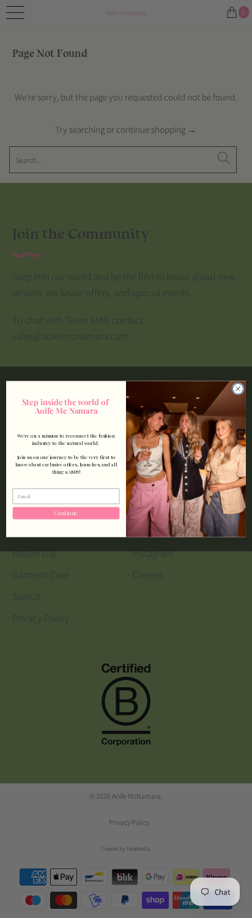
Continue (66, 513)
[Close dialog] (237, 388)
